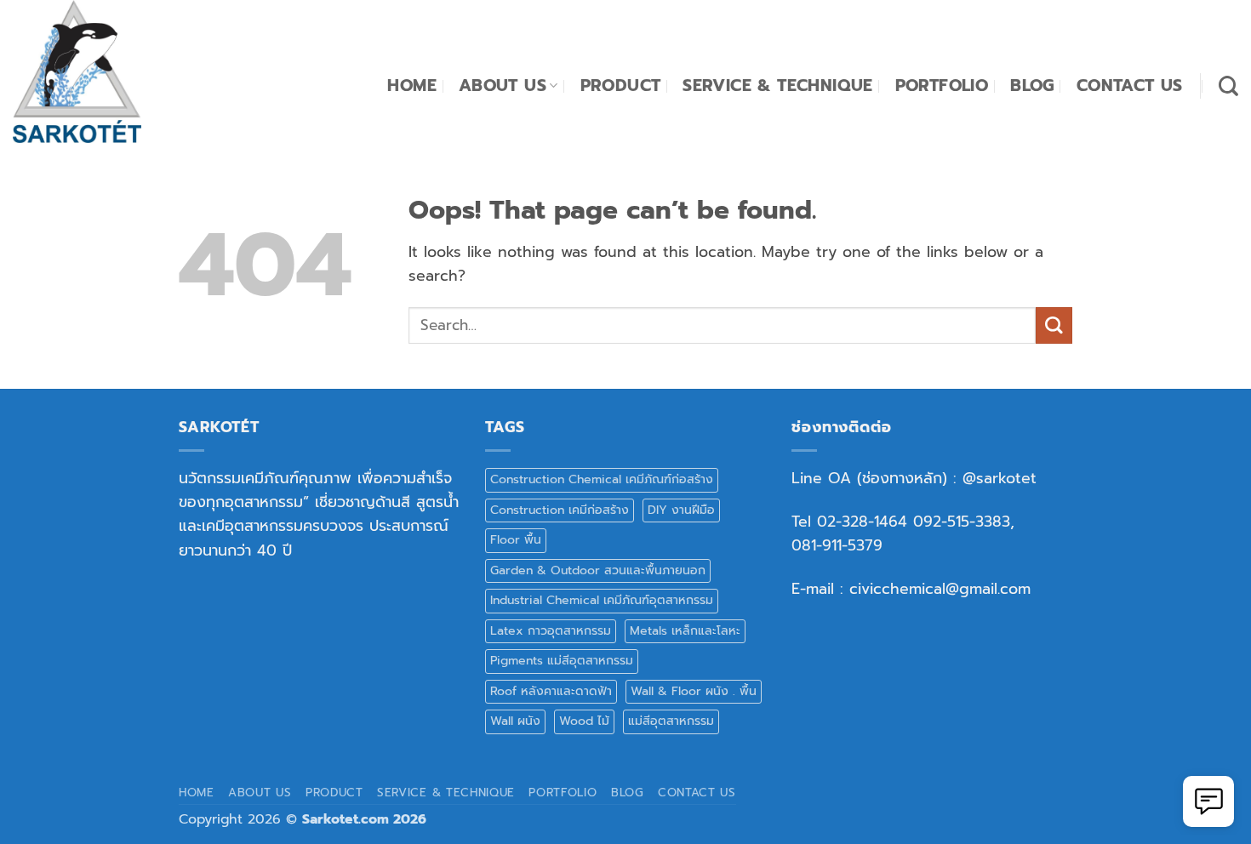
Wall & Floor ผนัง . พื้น (694, 691)
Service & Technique (777, 85)
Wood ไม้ (584, 721)
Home (412, 85)
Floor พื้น (515, 540)
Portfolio (942, 85)
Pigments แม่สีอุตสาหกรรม (561, 661)
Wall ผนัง (515, 721)
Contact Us (1130, 85)
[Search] (1228, 86)
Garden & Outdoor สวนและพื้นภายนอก (597, 570)
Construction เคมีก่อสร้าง (559, 510)
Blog (1032, 85)
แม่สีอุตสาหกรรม (671, 721)
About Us (502, 85)
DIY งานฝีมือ (681, 510)
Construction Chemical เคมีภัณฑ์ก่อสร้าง (601, 479)
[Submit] (1054, 325)
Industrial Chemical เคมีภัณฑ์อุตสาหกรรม (601, 600)
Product (620, 85)
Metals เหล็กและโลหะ (685, 631)
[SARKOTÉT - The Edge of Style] (98, 71)
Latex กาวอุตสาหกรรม (550, 631)
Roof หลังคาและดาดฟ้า (551, 691)
